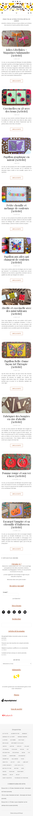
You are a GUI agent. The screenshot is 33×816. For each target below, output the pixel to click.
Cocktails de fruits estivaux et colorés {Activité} (14, 653)
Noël (22, 768)
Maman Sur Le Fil (6, 788)
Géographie (21, 755)
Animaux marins (22, 736)
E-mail (5, 592)
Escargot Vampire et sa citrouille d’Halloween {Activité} (16, 524)
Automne (13, 739)
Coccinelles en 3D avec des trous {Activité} (16, 110)
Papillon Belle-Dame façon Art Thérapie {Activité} (16, 364)
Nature (16, 768)
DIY (28, 749)
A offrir (5, 739)
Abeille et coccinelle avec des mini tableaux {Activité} (16, 310)
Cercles (19, 746)
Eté (29, 752)
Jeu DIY (13, 762)
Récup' (18, 774)
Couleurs (14, 749)
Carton (12, 746)
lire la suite (16, 81)
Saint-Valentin (7, 777)
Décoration (6, 752)
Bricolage (6, 743)
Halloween (15, 758)
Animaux (24, 733)
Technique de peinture (21, 777)
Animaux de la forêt (9, 736)
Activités (5, 733)
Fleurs (5, 755)
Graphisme (12, 755)
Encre (23, 752)
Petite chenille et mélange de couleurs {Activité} (16, 208)
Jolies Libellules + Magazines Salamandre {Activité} (16, 52)
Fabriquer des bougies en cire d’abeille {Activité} (16, 419)
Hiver (22, 758)
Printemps (20, 771)
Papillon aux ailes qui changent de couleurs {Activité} (16, 259)
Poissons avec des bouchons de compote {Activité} (15, 643)
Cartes (5, 746)
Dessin (22, 749)
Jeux (19, 762)
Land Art (25, 762)
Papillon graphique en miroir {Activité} (16, 158)
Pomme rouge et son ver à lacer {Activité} (16, 474)
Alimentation (15, 733)
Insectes (5, 762)
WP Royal (20, 813)
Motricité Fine (7, 768)
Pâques (5, 774)
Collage (26, 746)
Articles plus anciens (10, 558)
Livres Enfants (7, 765)
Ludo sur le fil (19, 765)
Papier (4, 771)
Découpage (16, 752)
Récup (11, 774)
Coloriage (6, 749)
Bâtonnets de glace (17, 743)
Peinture (12, 771)
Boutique (21, 739)
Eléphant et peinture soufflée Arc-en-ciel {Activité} (15, 648)
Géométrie (6, 758)
